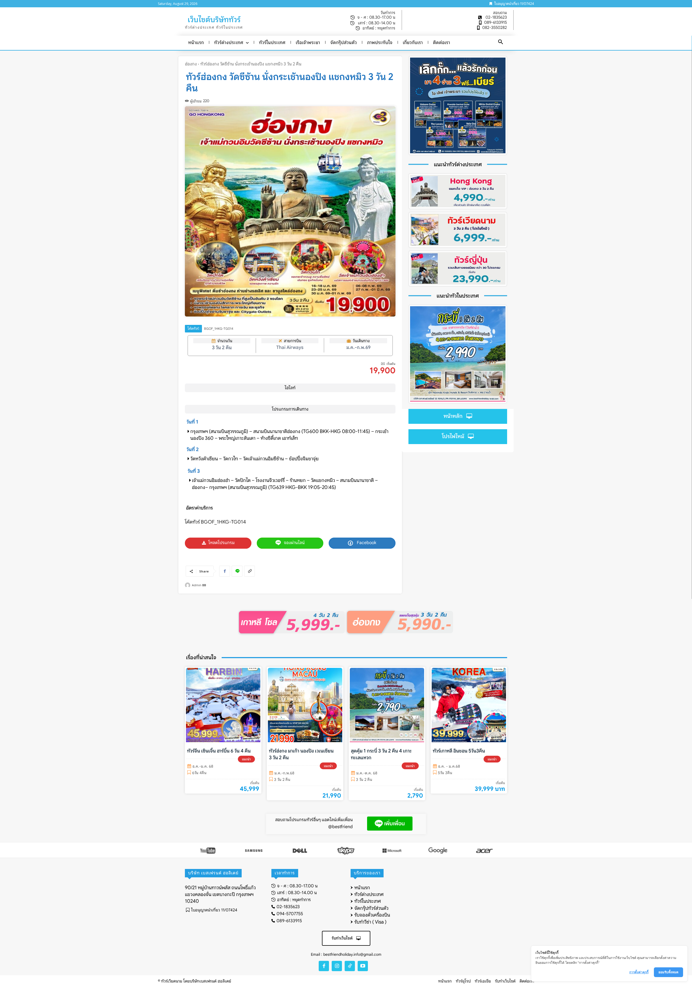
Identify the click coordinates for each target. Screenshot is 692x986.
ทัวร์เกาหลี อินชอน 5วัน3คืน (459, 751)
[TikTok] (350, 966)
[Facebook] (224, 571)
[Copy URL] (249, 571)
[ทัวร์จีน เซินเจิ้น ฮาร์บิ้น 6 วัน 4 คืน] (223, 705)
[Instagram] (337, 966)
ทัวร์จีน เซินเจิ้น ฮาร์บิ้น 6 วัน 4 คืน (219, 751)
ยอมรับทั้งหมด (668, 972)
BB (204, 585)
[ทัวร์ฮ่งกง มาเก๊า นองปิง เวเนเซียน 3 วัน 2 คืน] (305, 705)
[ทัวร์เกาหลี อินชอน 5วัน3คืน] (469, 705)
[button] (500, 42)
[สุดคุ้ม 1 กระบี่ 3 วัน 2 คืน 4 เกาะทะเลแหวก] (387, 705)
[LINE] (237, 571)
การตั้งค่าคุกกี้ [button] (638, 972)
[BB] (188, 585)
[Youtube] (363, 966)
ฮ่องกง (191, 64)
